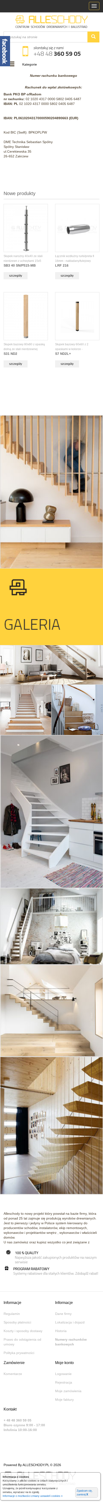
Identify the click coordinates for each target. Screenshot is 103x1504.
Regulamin (12, 1314)
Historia (61, 1331)
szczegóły (15, 275)
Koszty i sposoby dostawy (23, 1331)
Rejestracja (63, 1382)
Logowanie (63, 1374)
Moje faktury (64, 1399)
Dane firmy (63, 1314)
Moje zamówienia (68, 1391)
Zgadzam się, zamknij (84, 1492)
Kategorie (29, 64)
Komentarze (13, 1374)
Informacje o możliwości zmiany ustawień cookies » (33, 1495)
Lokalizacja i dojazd (70, 1322)
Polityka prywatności (19, 1353)
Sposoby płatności (17, 1322)
